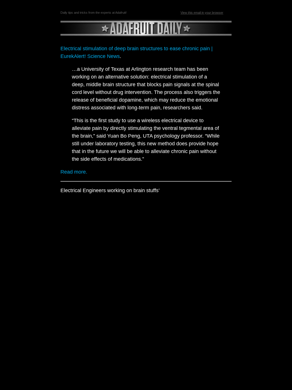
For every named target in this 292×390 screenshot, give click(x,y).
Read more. (73, 172)
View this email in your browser (202, 12)
